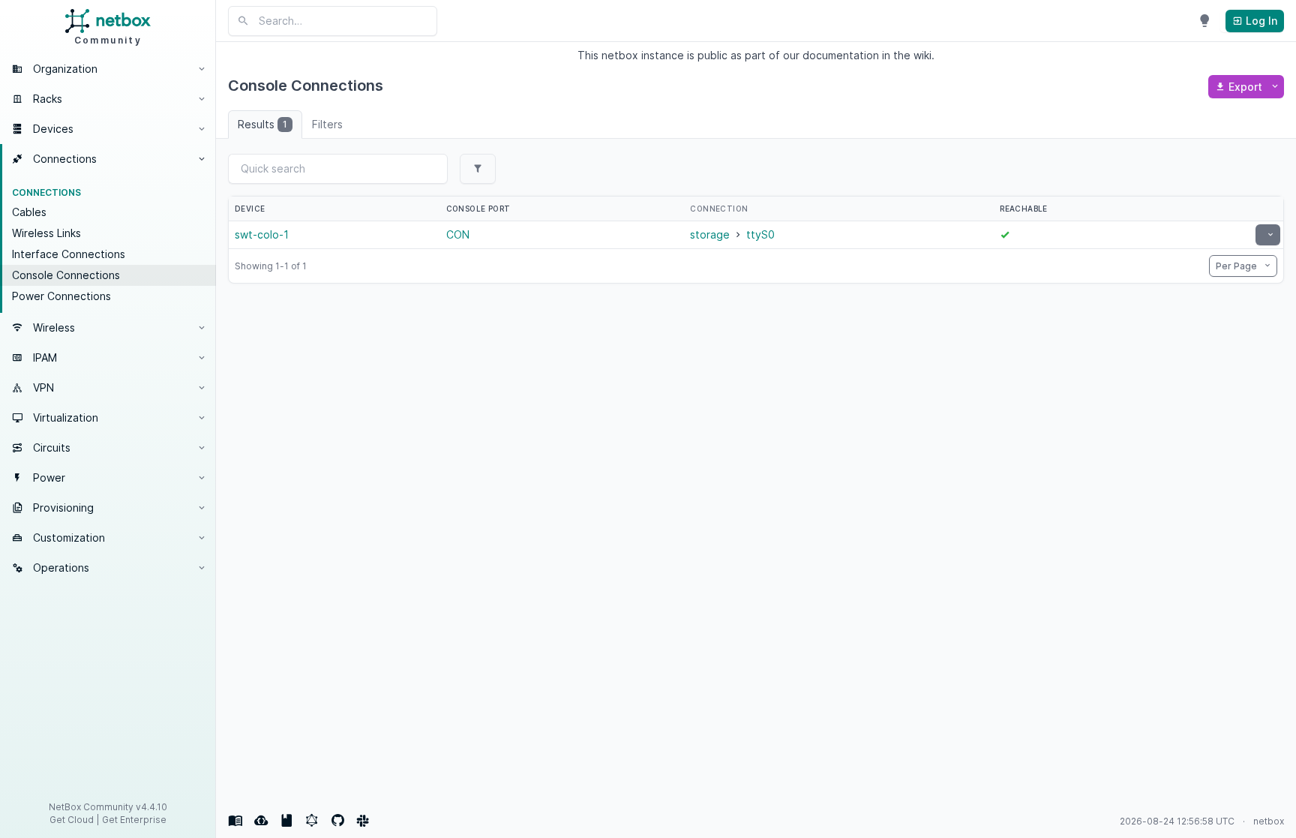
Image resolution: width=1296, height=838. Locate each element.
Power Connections (61, 296)
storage (710, 234)
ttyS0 (760, 234)
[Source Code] (337, 821)
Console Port (478, 208)
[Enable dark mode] (1205, 21)
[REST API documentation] (286, 821)
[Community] (363, 821)
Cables (29, 212)
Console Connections (66, 275)
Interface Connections (68, 254)
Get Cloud (72, 819)
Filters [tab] (327, 124)
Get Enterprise (134, 819)
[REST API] (261, 821)
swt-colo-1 (262, 234)
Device (250, 208)
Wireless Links (46, 233)
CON (458, 234)
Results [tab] (262, 124)
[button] (108, 69)
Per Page (1237, 266)
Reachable (1024, 208)
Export (1245, 86)
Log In (1260, 20)
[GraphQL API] (312, 821)
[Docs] (235, 821)
